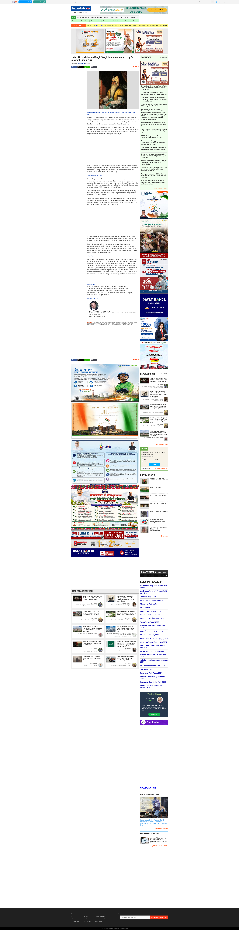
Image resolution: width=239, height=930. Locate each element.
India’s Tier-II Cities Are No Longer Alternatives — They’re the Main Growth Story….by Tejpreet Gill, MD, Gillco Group (126, 644)
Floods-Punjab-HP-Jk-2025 (150, 615)
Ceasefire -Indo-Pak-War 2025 (151, 631)
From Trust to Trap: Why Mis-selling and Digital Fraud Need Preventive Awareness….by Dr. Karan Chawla (125, 598)
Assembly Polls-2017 (76, 2)
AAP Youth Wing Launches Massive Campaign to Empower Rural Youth (159, 25)
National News (99, 913)
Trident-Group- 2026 (148, 597)
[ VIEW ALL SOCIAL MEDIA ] (160, 846)
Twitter (80, 67)
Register (225, 2)
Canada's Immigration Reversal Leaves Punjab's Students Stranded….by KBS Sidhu (126, 658)
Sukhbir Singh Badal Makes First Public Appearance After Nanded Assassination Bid (153, 124)
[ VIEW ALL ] (164, 536)
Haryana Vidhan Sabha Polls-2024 (153, 682)
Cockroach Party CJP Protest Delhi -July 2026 (154, 592)
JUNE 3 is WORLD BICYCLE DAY (159, 479)
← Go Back (135, 66)
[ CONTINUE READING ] (161, 828)
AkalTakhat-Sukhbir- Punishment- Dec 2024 (153, 647)
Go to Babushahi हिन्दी (39, 2)
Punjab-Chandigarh (83, 17)
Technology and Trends (131, 21)
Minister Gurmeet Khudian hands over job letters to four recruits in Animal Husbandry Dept (154, 162)
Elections (86, 916)
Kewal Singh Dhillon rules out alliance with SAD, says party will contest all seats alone (154, 105)
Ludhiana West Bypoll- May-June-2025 (153, 627)
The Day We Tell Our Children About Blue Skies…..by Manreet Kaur (92, 658)
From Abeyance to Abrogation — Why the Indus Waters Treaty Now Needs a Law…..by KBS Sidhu (126, 612)
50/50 (145, 461)
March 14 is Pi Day (155, 487)
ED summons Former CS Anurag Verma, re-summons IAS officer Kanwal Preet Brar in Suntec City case (154, 99)
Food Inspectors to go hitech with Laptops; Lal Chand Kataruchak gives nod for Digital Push (91, 25)
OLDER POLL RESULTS (161, 469)
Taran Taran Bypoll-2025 (149, 622)
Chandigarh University (148, 604)
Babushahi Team (57, 2)
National (106, 17)
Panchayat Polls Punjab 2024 (151, 673)
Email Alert (75, 21)
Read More (154, 714)
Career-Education (95, 21)
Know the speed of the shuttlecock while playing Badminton (157, 521)
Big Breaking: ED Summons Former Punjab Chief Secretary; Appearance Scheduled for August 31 (154, 87)
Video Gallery (134, 17)
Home (73, 17)
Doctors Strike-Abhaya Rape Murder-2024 (151, 686)
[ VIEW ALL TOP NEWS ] (160, 188)
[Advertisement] (78, 99)
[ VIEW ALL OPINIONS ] (161, 444)
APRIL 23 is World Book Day (158, 503)
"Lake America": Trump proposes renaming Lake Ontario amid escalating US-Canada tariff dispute (153, 142)
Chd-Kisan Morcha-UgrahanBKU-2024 (152, 677)
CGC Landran (145, 608)
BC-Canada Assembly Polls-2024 (152, 666)
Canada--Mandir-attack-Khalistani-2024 (153, 656)
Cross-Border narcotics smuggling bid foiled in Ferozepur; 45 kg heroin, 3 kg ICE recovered (153, 155)
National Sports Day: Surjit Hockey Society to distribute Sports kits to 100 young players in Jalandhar (154, 169)
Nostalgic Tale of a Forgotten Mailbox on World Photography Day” (158, 529)
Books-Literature (117, 21)
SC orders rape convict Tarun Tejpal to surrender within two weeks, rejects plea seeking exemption (153, 182)
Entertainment (106, 21)
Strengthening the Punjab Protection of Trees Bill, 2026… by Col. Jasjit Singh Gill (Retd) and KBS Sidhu (92, 629)
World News (114, 17)
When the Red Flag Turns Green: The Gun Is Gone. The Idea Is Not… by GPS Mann (93, 643)
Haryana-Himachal (96, 17)
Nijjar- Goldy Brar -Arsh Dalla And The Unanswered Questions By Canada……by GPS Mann (93, 597)
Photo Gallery (124, 17)
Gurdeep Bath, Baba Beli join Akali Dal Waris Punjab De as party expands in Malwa (154, 93)
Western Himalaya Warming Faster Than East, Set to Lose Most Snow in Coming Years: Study (125, 629)
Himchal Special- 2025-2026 (150, 611)
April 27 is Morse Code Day (158, 495)
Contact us (85, 2)
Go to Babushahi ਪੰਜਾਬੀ (25, 2)
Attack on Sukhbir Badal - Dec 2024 (153, 642)
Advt (68, 2)
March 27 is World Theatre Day (159, 511)
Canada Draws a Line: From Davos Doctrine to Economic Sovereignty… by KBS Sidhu (91, 612)
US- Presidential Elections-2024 (152, 651)
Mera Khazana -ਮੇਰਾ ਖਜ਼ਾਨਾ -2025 (152, 618)
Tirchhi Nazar (84, 21)
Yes (144, 459)
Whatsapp (87, 67)
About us (49, 2)
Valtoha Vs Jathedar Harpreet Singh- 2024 (154, 661)
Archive (64, 2)
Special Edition (148, 787)
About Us (73, 916)
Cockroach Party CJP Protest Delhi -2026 (153, 587)
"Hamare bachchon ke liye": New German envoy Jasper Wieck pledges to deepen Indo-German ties (153, 149)
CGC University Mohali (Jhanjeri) (152, 600)
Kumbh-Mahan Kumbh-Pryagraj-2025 (154, 638)
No (157, 459)
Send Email (94, 67)
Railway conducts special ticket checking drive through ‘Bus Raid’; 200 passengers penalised (153, 175)
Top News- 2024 (146, 669)
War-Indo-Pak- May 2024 (149, 635)
